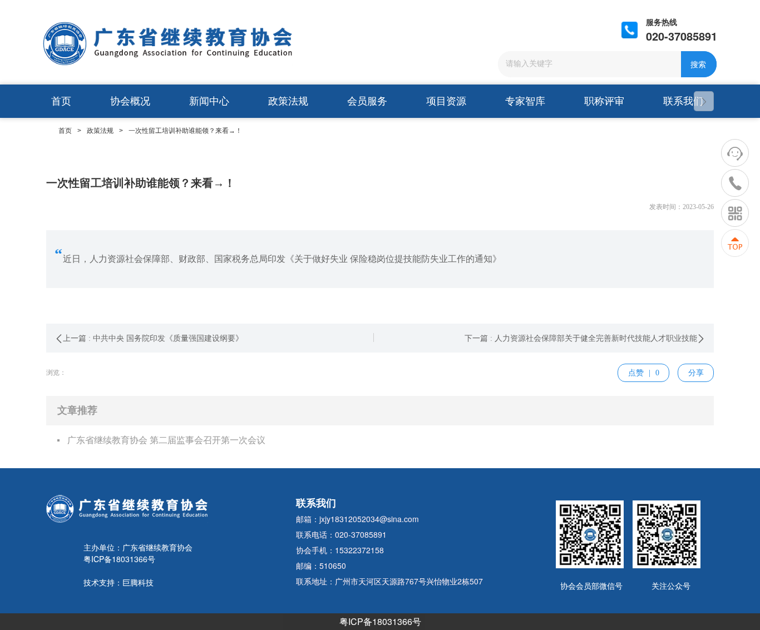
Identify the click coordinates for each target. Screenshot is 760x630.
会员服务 (367, 101)
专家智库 (525, 101)
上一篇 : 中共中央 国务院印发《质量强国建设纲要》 (153, 338)
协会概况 (130, 101)
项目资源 (446, 101)
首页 (61, 101)
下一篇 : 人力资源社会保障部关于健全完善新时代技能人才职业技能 (581, 338)
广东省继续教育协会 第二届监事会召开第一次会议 (166, 440)
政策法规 (288, 101)
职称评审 (604, 101)
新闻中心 (209, 101)
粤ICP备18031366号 (380, 621)
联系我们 (683, 101)
